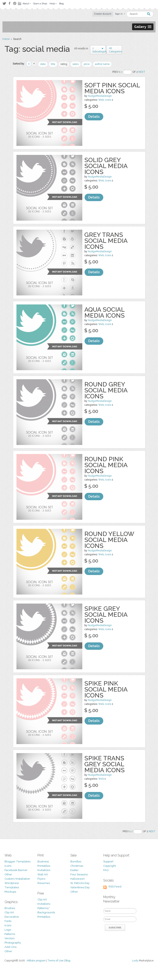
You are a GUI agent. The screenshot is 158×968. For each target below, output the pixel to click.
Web (101, 99)
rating (63, 64)
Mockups (10, 891)
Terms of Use (55, 960)
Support (108, 861)
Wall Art (42, 874)
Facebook (9, 3)
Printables (43, 865)
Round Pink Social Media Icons (105, 465)
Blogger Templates (17, 861)
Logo (8, 929)
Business (43, 861)
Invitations (43, 870)
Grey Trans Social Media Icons (105, 240)
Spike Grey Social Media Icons (105, 614)
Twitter (4, 3)
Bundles (75, 861)
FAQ (105, 870)
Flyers (41, 878)
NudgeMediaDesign (100, 95)
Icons (108, 99)
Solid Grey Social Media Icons (105, 165)
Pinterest (15, 3)
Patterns (10, 934)
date (43, 64)
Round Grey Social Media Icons (105, 390)
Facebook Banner (16, 870)
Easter (74, 870)
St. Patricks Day (79, 883)
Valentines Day (80, 887)
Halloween (77, 878)
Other (8, 874)
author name (102, 64)
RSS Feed (115, 886)
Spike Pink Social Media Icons (105, 689)
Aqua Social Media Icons (104, 312)
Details (94, 117)
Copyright (109, 865)
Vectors (9, 938)
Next (141, 71)
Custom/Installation (17, 878)
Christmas (76, 865)
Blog (67, 960)
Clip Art (9, 912)
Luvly (135, 960)
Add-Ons (10, 946)
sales (75, 64)
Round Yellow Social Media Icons (109, 539)
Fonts (8, 921)
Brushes (10, 908)
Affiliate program (36, 960)
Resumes (43, 883)
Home (6, 39)
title (53, 64)
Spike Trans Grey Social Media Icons (104, 764)
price (87, 64)
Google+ (20, 3)
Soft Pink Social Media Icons (112, 88)
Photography (13, 942)
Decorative (12, 916)
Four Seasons (79, 874)
